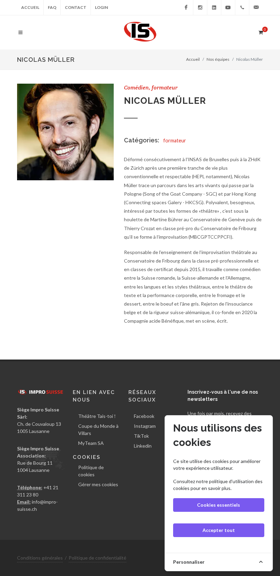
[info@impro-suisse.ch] (256, 7)
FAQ (52, 7)
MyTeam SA (91, 443)
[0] (260, 31)
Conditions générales (40, 558)
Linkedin (143, 446)
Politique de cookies (91, 470)
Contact (75, 7)
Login (101, 7)
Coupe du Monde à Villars (98, 429)
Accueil (30, 7)
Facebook (144, 416)
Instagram (145, 426)
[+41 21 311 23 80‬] (242, 7)
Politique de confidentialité (97, 558)
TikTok (141, 436)
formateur (174, 140)
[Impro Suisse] (186, 7)
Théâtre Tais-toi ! (97, 416)
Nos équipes (218, 59)
